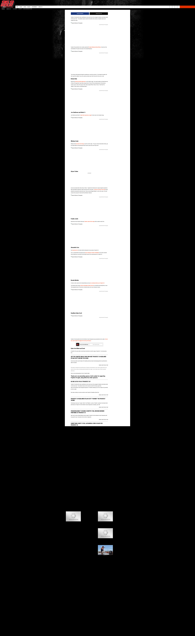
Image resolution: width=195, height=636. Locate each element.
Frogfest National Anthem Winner (95, 47)
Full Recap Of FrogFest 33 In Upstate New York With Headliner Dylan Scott (88, 493)
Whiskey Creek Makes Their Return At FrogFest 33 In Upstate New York (72, 558)
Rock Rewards (34, 6)
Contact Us (40, 6)
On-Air (21, 6)
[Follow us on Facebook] (176, 7)
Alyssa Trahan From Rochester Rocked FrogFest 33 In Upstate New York (105, 541)
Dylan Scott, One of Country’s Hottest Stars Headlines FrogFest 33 (105, 558)
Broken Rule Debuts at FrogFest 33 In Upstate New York (89, 524)
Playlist (28, 6)
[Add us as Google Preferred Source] (173, 7)
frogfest (76, 497)
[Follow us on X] (178, 7)
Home (17, 6)
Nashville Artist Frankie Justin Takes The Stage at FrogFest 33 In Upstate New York (89, 541)
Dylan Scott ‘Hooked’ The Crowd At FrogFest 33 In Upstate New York (104, 524)
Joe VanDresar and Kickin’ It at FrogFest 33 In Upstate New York (89, 558)
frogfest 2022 (80, 497)
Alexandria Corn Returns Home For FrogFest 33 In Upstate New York (73, 541)
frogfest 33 (85, 497)
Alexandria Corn (85, 427)
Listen (25, 6)
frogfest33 (89, 497)
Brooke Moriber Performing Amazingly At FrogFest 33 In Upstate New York (73, 524)
